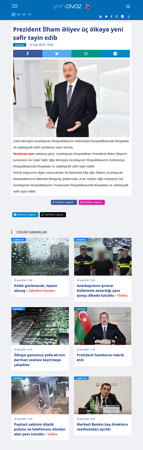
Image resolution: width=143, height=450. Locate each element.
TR (29, 14)
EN (24, 14)
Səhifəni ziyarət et (63, 205)
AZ (13, 14)
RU (18, 14)
